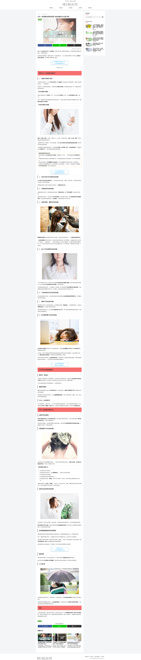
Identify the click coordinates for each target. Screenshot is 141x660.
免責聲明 (102, 656)
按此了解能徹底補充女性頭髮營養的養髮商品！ (60, 172)
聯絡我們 (91, 656)
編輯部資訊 (87, 656)
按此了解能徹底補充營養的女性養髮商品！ (60, 364)
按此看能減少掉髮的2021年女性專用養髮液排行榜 (60, 62)
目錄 (58, 67)
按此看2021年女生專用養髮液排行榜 (60, 549)
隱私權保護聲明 (97, 656)
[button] (74, 45)
